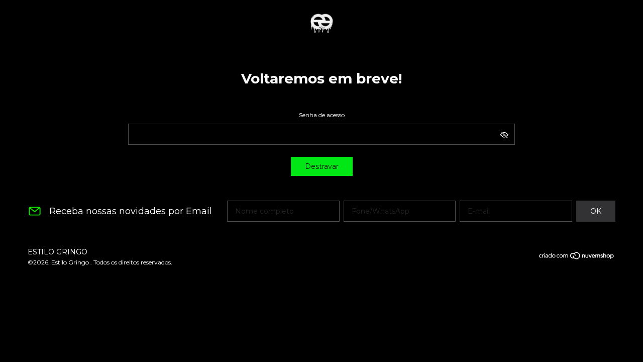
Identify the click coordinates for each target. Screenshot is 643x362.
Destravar (322, 166)
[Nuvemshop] (577, 257)
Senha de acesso (322, 115)
